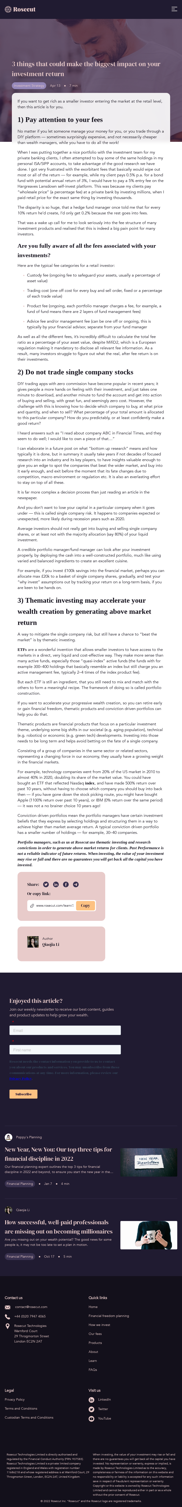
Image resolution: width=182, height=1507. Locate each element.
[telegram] (78, 884)
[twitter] (48, 884)
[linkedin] (58, 884)
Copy (85, 905)
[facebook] (68, 884)
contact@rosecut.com (31, 1307)
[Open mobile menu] (174, 9)
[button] (148, 1162)
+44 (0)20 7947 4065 (30, 1316)
